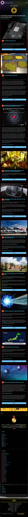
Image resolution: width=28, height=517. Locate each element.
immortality (5, 426)
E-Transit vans (8, 240)
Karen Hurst (4, 461)
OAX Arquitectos (4, 280)
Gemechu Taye (5, 459)
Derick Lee (4, 468)
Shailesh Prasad (5, 457)
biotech (20, 424)
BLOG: (15, 505)
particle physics (10, 144)
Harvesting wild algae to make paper (10, 75)
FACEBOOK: (9, 503)
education (7, 97)
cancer (5, 425)
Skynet (2, 439)
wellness (14, 428)
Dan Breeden (4, 456)
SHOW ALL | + (3, 482)
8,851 (20, 409)
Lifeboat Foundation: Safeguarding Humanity (12, 3)
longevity (20, 426)
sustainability (9, 213)
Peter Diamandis (4, 435)
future (16, 425)
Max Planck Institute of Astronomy (15, 135)
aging (2, 424)
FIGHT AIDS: (10, 507)
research (12, 427)
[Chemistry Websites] (14, 419)
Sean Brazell (4, 473)
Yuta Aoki (4, 467)
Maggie (5, 137)
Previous (4, 409)
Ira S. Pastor (4, 480)
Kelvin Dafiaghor (5, 460)
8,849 (15, 409)
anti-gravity (3, 442)
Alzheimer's (5, 424)
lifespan (18, 426)
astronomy (3, 444)
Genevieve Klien (5, 144)
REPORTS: (15, 507)
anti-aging (7, 424)
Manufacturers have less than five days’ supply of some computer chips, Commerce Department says (14, 171)
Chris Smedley (4, 481)
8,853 (25, 409)
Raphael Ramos (5, 471)
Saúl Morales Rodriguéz (6, 453)
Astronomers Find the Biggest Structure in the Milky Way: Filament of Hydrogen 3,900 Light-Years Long (14, 106)
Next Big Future (4, 490)
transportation (12, 213)
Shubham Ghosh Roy (6, 213)
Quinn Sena (5, 97)
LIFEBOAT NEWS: (16, 503)
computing (8, 177)
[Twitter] (19, 514)
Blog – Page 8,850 (14, 6)
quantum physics (10, 325)
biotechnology (23, 424)
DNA (2, 436)
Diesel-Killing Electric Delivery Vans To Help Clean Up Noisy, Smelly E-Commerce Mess (15, 237)
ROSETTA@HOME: (9, 510)
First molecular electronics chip (10, 41)
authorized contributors (6, 19)
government (11, 358)
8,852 (23, 409)
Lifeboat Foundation (5, 513)
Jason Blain (4, 478)
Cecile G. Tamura (5, 466)
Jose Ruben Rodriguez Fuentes (7, 462)
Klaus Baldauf (4, 465)
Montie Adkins (4, 479)
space (13, 144)
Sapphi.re (12, 513)
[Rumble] (23, 514)
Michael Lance (5, 477)
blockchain (2, 425)
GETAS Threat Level (14, 501)
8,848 (12, 409)
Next (15, 410)
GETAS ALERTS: (15, 504)
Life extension (15, 426)
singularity (14, 427)
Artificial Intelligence (11, 424)
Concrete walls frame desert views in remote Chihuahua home (14, 274)
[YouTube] (22, 514)
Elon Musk (3, 437)
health (21, 425)
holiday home (13, 276)
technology (20, 427)
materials (11, 287)
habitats (9, 287)
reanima (3, 427)
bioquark (17, 424)
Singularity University (4, 438)
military (8, 325)
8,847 (10, 409)
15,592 (12, 410)
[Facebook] (17, 514)
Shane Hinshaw (5, 470)
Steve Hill (4, 474)
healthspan (24, 425)
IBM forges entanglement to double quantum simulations (14, 311)
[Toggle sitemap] (25, 2)
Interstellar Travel (8, 426)
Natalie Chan (4, 472)
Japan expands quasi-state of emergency (11, 347)
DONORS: (12, 506)
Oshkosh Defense (18, 247)
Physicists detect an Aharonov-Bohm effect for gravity (14, 382)
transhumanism (24, 427)
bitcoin (26, 424)
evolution (8, 144)
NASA (22, 426)
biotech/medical (8, 358)
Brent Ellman (4, 475)
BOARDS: (15, 506)
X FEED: (9, 505)
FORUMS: (12, 511)
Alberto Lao (4, 469)
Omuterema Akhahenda (6, 464)
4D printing (3, 434)
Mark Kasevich (10, 395)
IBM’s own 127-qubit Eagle (8, 321)
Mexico (20, 276)
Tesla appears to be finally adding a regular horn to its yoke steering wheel (14, 199)
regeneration (9, 427)
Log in (2, 19)
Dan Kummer (4, 463)
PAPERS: (15, 510)
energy (9, 250)
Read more (14, 49)
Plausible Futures (4, 491)
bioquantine (14, 424)
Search (26, 415)
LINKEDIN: (10, 504)
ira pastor (11, 426)
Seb (3, 476)
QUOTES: (15, 511)
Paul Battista (4, 458)
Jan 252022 (2, 41)
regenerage (5, 427)
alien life (3, 441)
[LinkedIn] (20, 514)
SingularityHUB (4, 492)
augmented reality (4, 445)
